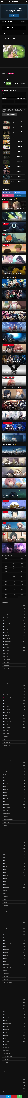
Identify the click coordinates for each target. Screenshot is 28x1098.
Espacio (6, 851)
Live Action (6, 917)
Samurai (6, 988)
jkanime (6, 905)
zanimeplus (7, 1077)
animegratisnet (7, 688)
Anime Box (6, 611)
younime (6, 1071)
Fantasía (6, 860)
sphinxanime (7, 1017)
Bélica (5, 763)
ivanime (6, 896)
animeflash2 (7, 674)
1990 (6, 589)
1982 (22, 594)
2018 (22, 563)
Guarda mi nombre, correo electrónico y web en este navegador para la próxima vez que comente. (13, 110)
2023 (6, 561)
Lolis (5, 920)
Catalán (6, 771)
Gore (5, 869)
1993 (6, 586)
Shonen (6, 1002)
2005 (6, 576)
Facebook (7, 192)
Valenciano (6, 1044)
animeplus (6, 724)
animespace (7, 727)
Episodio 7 (19, 151)
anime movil (7, 623)
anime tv (6, 629)
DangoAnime (7, 813)
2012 (22, 568)
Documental (7, 828)
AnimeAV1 (6, 644)
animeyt (6, 739)
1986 (14, 592)
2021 (22, 561)
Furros (5, 866)
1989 (14, 589)
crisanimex (6, 804)
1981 (6, 597)
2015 (22, 566)
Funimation (6, 863)
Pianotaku (6, 964)
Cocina (6, 786)
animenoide (7, 712)
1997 (22, 581)
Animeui (6, 736)
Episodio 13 (20, 181)
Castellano (6, 768)
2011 (6, 571)
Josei (5, 908)
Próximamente (7, 967)
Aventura (6, 757)
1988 (22, 589)
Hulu (5, 881)
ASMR (5, 748)
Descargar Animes (8, 819)
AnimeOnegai (7, 718)
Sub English (6, 1020)
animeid (6, 691)
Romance (6, 985)
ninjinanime (6, 949)
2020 (6, 563)
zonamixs (6, 1088)
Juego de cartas (8, 911)
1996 (6, 584)
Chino (5, 777)
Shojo (5, 1000)
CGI (5, 774)
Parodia (6, 955)
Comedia (6, 789)
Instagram (18, 195)
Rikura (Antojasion (8, 982)
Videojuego (7, 1059)
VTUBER (6, 1062)
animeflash (6, 671)
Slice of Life (7, 1011)
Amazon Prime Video (9, 608)
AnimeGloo (6, 685)
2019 (14, 563)
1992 (14, 586)
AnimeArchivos (7, 641)
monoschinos (7, 934)
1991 (22, 586)
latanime (6, 914)
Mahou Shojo (7, 925)
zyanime (6, 1091)
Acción (6, 606)
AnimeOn (6, 715)
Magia (5, 923)
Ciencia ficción (7, 780)
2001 (14, 579)
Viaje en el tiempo (8, 1056)
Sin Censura (7, 1008)
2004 (14, 576)
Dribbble (7, 195)
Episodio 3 (19, 131)
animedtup (6, 662)
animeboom (7, 650)
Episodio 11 (20, 171)
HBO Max (6, 875)
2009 (22, 571)
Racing (5, 970)
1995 (14, 584)
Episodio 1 (19, 121)
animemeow (7, 703)
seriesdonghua (7, 997)
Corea (5, 792)
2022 (14, 561)
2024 (22, 558)
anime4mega (7, 638)
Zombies (6, 1085)
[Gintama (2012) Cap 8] (4, 33)
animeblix (6, 647)
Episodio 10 (20, 166)
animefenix (6, 668)
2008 (6, 574)
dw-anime (6, 837)
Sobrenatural (7, 1014)
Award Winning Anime (9, 760)
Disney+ (6, 825)
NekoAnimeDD (7, 943)
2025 (14, 558)
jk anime (6, 902)
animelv (6, 700)
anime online (7, 626)
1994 (22, 584)
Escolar (6, 848)
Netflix (5, 946)
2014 (6, 568)
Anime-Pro (6, 635)
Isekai (5, 890)
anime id (6, 617)
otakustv (6, 952)
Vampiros (6, 1047)
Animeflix (6, 677)
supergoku (6, 1026)
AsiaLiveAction (7, 745)
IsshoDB (6, 893)
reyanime (6, 976)
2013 (14, 568)
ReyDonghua (7, 979)
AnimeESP (6, 665)
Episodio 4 (19, 136)
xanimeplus (6, 1065)
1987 (6, 592)
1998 (14, 581)
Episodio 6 (19, 146)
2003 (22, 576)
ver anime (6, 1050)
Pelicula (6, 958)
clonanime (6, 783)
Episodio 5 (19, 141)
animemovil (6, 706)
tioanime (6, 1035)
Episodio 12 (20, 176)
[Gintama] (14, 33)
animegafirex (7, 683)
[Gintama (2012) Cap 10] (23, 33)
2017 (6, 566)
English (6, 845)
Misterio (6, 931)
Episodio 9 (19, 161)
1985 (22, 592)
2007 (14, 574)
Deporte (6, 816)
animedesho (7, 659)
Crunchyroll (6, 810)
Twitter (18, 192)
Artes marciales (7, 742)
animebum (6, 653)
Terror (5, 1032)
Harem (5, 872)
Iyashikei (6, 899)
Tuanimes (6, 1041)
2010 (14, 571)
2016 (14, 566)
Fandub (6, 857)
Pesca (5, 961)
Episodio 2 (19, 126)
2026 (6, 558)
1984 (6, 594)
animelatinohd (7, 697)
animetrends (7, 733)
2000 (22, 579)
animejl (6, 694)
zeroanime (6, 1082)
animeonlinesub (7, 721)
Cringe (5, 801)
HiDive (5, 878)
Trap (5, 1038)
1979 (14, 597)
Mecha (5, 928)
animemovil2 (7, 709)
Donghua (6, 831)
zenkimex (6, 1080)
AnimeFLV (6, 680)
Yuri (5, 1074)
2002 (6, 579)
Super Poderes (7, 1023)
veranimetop (7, 1053)
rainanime (6, 973)
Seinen (5, 991)
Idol (5, 884)
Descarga (11, 73)
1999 (6, 581)
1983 (14, 594)
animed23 (6, 656)
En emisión (6, 843)
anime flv (6, 614)
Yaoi (5, 1068)
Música (6, 940)
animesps (6, 730)
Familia (5, 854)
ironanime (6, 887)
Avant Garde (7, 754)
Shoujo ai (6, 1005)
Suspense (6, 1029)
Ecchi (5, 840)
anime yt (6, 632)
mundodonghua (7, 937)
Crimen (6, 798)
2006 (22, 574)
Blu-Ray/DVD (7, 765)
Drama (5, 834)
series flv (6, 994)
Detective (6, 822)
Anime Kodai (7, 620)
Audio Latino (7, 751)
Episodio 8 (19, 156)
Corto (5, 795)
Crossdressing (7, 807)
